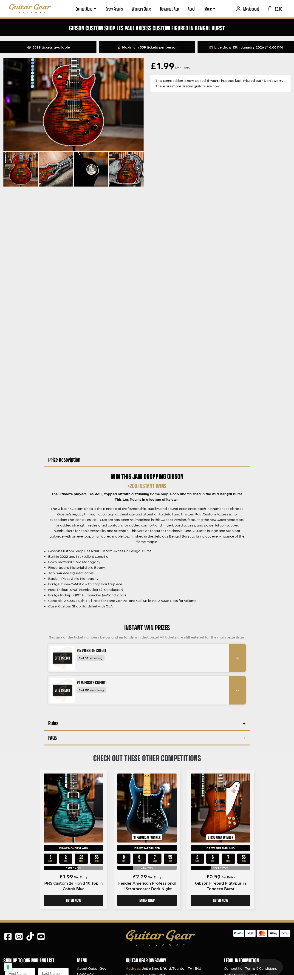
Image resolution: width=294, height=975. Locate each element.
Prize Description (64, 459)
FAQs (52, 737)
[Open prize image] (60, 658)
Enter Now (73, 900)
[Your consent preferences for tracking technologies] (8, 967)
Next (137, 169)
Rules (53, 723)
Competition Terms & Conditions (250, 968)
